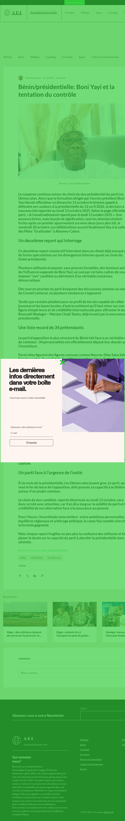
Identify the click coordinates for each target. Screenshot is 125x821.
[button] (62, 362)
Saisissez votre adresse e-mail (26, 427)
